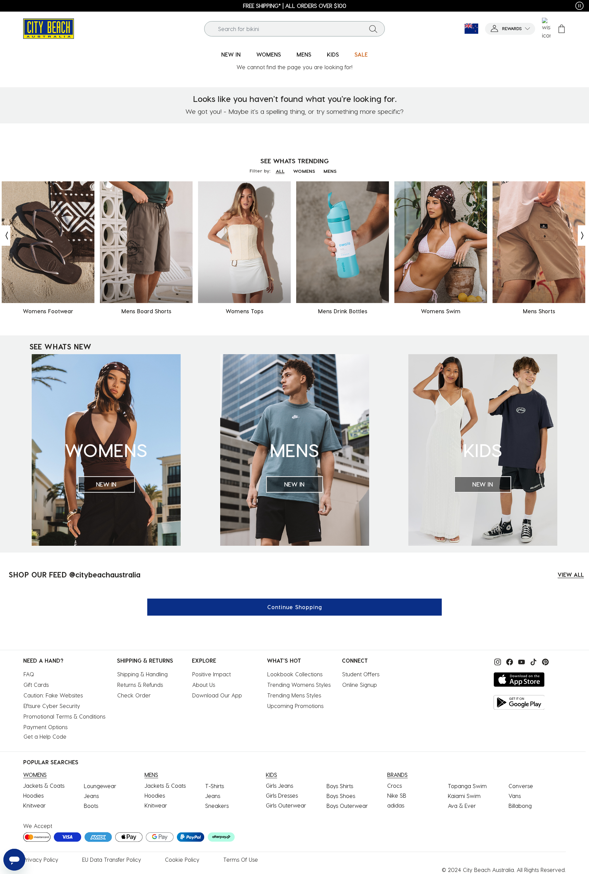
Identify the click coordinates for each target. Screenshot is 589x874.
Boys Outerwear (347, 805)
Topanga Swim (467, 786)
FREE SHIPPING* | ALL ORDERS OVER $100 (294, 5)
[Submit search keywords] (373, 28)
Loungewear (100, 786)
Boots (91, 805)
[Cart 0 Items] (561, 29)
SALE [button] (361, 54)
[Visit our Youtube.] (521, 661)
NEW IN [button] (231, 54)
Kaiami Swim (464, 796)
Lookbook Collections (294, 674)
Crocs (394, 785)
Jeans (91, 796)
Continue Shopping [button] (294, 607)
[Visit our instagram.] (497, 661)
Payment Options (45, 727)
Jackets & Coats (43, 785)
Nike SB (396, 795)
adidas (395, 805)
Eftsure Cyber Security (52, 706)
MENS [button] (304, 54)
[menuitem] (230, 55)
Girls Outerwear (286, 805)
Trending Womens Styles (299, 684)
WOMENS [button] (268, 54)
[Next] (583, 235)
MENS (329, 171)
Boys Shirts (340, 786)
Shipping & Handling (142, 674)
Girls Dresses (282, 795)
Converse (521, 786)
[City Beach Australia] (48, 28)
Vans (515, 796)
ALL (280, 171)
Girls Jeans (279, 785)
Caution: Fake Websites (53, 695)
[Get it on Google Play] (519, 702)
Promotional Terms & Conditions (64, 716)
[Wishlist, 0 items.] (546, 29)
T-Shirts (214, 786)
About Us (203, 684)
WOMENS (304, 171)
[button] (510, 29)
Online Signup (359, 684)
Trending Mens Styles (294, 695)
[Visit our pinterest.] (544, 661)
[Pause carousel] (579, 5)
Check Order (134, 695)
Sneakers (217, 805)
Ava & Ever (462, 805)
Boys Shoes (341, 796)
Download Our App (217, 695)
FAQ (29, 674)
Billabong (520, 805)
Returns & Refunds (140, 684)
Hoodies (33, 795)
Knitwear (34, 805)
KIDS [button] (333, 54)
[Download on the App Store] (519, 679)
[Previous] (5, 235)
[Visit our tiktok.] (533, 661)
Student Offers (360, 674)
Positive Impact (211, 674)
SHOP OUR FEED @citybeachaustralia (74, 574)
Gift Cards (36, 684)
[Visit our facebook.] (509, 661)
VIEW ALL (571, 574)
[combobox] (294, 28)
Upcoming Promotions (295, 706)
